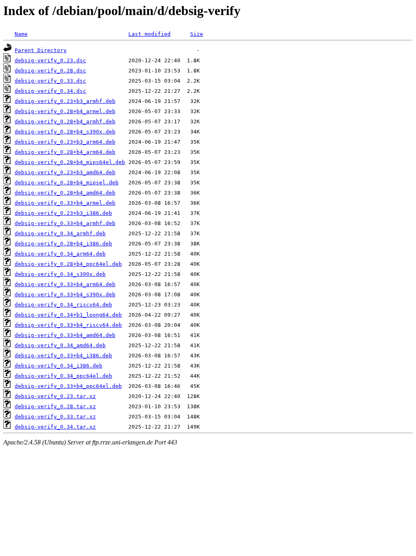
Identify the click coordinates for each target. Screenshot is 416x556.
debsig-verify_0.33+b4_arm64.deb (65, 284)
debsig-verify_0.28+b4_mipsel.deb (67, 182)
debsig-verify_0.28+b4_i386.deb (63, 244)
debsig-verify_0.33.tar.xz (55, 417)
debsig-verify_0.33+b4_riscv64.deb (68, 325)
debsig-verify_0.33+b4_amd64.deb (65, 335)
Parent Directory (41, 50)
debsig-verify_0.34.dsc (50, 91)
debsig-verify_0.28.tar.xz (55, 406)
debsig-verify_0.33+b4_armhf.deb (65, 223)
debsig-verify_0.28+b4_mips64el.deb (70, 162)
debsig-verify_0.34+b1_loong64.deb (68, 315)
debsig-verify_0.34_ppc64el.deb (63, 376)
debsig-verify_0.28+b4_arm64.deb (65, 152)
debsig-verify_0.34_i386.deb (58, 366)
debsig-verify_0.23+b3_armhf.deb (65, 101)
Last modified (149, 34)
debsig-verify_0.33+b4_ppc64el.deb (68, 386)
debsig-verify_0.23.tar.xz (55, 396)
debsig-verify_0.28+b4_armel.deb (65, 111)
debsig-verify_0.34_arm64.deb (60, 254)
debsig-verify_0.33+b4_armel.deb (65, 203)
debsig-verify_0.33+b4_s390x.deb (65, 294)
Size (196, 34)
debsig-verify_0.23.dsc (50, 60)
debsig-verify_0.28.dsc (50, 71)
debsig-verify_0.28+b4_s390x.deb (65, 132)
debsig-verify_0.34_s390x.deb (60, 274)
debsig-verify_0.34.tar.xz (55, 427)
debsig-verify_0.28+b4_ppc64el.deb (68, 264)
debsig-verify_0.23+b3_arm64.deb (65, 142)
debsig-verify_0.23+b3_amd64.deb (65, 172)
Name (21, 34)
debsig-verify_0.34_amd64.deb (60, 345)
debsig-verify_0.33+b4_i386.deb (63, 355)
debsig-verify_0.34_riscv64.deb (63, 305)
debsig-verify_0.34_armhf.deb (60, 233)
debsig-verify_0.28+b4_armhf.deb (65, 121)
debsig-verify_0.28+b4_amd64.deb (65, 193)
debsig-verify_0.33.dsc (50, 81)
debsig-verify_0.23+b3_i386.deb (63, 213)
